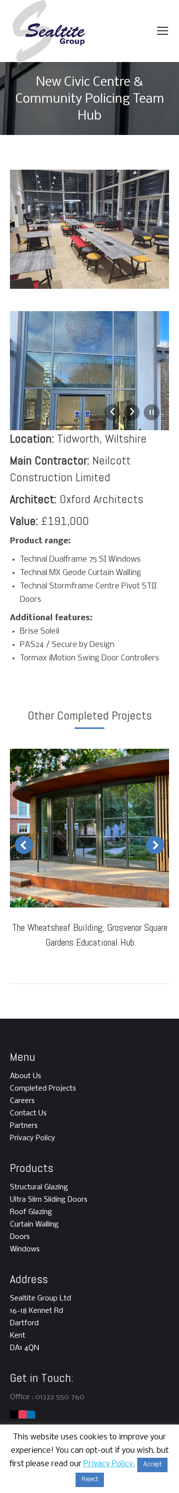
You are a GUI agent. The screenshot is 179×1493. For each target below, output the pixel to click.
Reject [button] (90, 1480)
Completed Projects (43, 1089)
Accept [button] (152, 1465)
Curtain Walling (34, 1225)
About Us (25, 1076)
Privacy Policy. (109, 1464)
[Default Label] (22, 1415)
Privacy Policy (32, 1138)
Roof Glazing (31, 1212)
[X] (14, 1415)
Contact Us (28, 1113)
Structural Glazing (39, 1187)
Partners (24, 1126)
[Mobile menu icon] (162, 30)
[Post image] (89, 828)
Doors (20, 1237)
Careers (22, 1101)
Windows (25, 1249)
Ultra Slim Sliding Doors (49, 1200)
